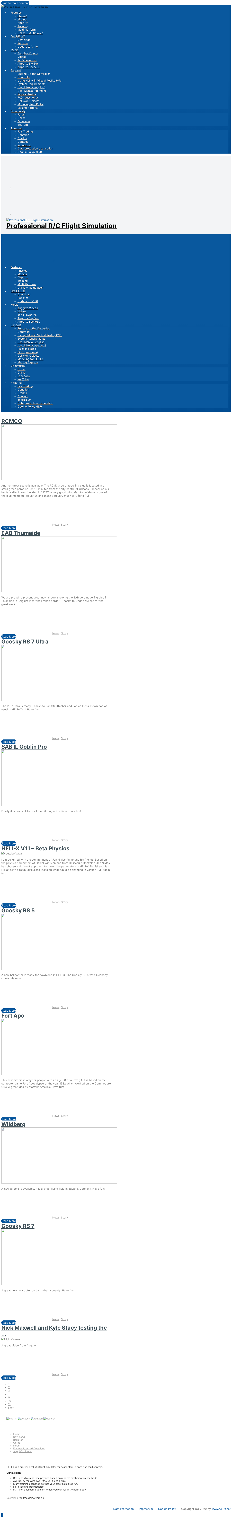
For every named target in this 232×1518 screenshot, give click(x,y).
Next (11, 1407)
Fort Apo (12, 1015)
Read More (9, 528)
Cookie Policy (167, 1509)
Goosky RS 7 (17, 1226)
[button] (2, 1515)
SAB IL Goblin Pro (24, 746)
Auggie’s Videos (22, 1451)
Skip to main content (15, 3)
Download (19, 1436)
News (55, 524)
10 (9, 1400)
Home (16, 1434)
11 (9, 1404)
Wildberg (13, 1124)
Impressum (146, 1509)
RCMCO (11, 421)
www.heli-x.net (221, 1509)
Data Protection (123, 1509)
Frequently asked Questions (29, 1448)
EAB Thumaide (20, 533)
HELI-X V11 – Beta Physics (35, 848)
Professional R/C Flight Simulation (61, 226)
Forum (16, 1445)
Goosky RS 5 (18, 910)
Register (18, 1439)
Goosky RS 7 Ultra (25, 641)
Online (16, 1442)
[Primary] (28, 249)
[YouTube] (38, 214)
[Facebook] (38, 187)
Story (64, 524)
